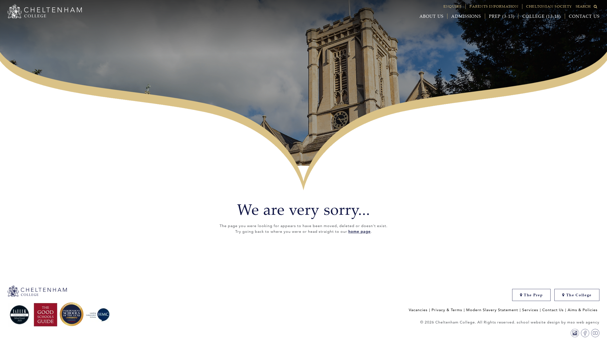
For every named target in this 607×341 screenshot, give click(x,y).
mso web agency (583, 322)
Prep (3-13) (502, 16)
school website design (538, 322)
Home (146, 176)
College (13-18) (541, 16)
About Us (431, 16)
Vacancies (418, 310)
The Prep (532, 295)
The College (578, 295)
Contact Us (584, 16)
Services (530, 310)
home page (359, 231)
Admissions (466, 16)
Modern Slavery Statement (492, 310)
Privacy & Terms (447, 310)
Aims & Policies (583, 310)
